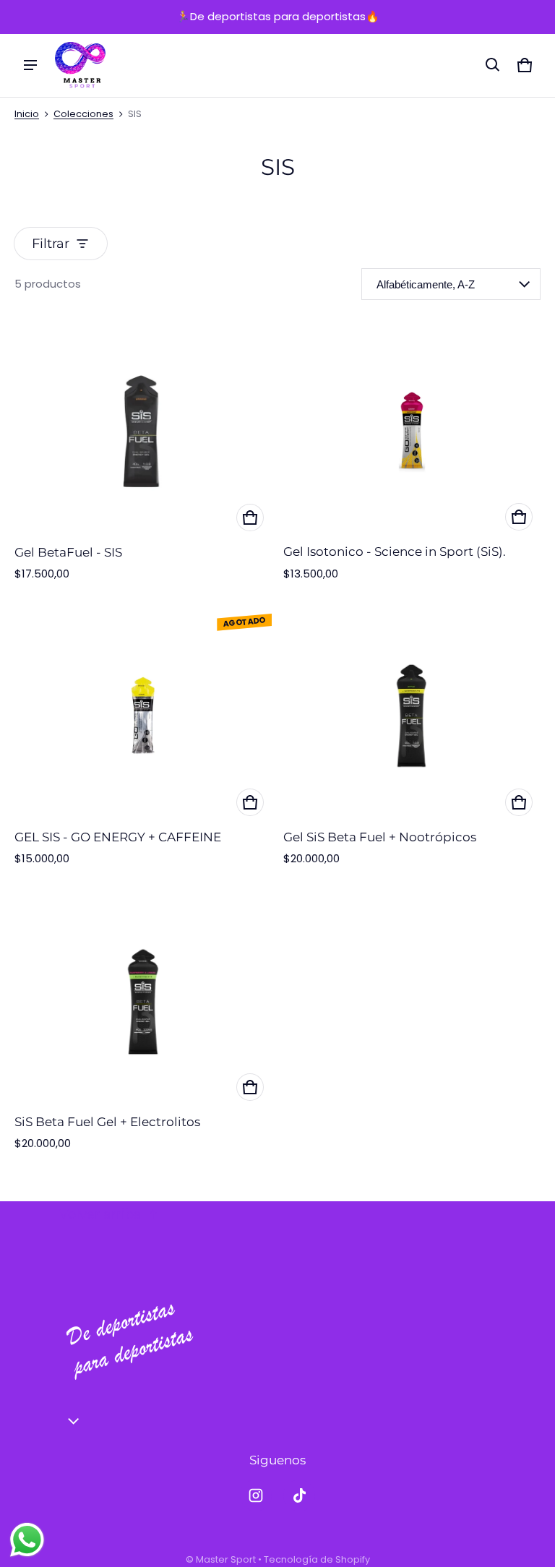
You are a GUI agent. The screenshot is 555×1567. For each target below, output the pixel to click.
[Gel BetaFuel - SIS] (143, 431)
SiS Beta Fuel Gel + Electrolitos (107, 1122)
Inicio (26, 114)
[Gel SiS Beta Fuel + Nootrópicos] (412, 716)
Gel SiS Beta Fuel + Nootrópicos (379, 837)
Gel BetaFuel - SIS (68, 552)
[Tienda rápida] (250, 518)
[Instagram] (256, 1495)
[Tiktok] (299, 1495)
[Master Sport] (80, 66)
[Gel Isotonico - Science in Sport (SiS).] (412, 430)
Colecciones (83, 114)
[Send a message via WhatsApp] (27, 1540)
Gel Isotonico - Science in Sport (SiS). (394, 551)
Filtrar (50, 244)
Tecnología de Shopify (317, 1559)
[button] (493, 65)
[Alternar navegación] (30, 65)
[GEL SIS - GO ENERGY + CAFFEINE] (143, 715)
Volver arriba (100, 1214)
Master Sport (226, 1559)
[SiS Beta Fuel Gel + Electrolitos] (143, 1001)
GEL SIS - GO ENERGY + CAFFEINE (117, 837)
